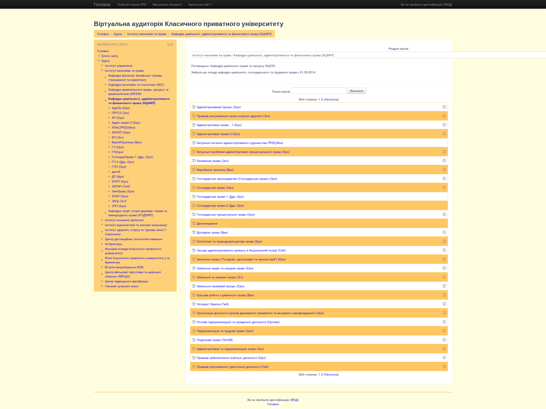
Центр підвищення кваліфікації (126, 281)
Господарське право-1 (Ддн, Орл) (220, 196)
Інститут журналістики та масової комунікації (136, 225)
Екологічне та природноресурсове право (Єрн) (229, 241)
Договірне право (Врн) (212, 232)
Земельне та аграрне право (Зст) (220, 277)
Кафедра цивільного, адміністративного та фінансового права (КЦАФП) (221, 34)
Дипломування (207, 223)
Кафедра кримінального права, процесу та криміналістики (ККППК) (138, 91)
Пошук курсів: (282, 91)
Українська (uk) (198, 4)
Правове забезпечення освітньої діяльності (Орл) (231, 357)
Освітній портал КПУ (132, 4)
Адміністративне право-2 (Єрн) (218, 134)
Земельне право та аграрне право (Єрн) (225, 268)
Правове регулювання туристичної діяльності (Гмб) (233, 366)
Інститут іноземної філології (124, 220)
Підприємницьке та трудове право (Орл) (225, 331)
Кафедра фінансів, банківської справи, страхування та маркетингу (135, 77)
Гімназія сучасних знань (122, 286)
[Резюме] (444, 106)
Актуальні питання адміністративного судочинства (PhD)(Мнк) (240, 143)
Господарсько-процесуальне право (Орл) (226, 214)
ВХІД (448, 4)
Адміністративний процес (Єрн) (219, 107)
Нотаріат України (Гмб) (213, 304)
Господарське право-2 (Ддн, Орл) (220, 205)
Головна (102, 4)
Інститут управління (118, 65)
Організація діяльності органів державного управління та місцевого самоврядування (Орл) (260, 313)
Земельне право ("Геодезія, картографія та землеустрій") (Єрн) (241, 259)
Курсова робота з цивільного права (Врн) (225, 295)
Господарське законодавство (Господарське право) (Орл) (237, 178)
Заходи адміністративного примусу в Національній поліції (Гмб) (241, 250)
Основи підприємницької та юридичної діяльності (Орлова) (238, 322)
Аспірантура (113, 244)
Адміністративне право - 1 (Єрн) (219, 125)
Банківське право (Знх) (213, 160)
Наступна (331, 99)
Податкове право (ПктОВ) (215, 340)
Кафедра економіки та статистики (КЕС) (136, 84)
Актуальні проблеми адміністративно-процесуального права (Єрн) (243, 151)
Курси (118, 34)
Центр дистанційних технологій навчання (133, 239)
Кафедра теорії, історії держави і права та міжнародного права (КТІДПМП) (137, 213)
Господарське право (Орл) (215, 187)
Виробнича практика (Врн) (215, 169)
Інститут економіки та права (146, 34)
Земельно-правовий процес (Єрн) (220, 286)
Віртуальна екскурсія (167, 4)
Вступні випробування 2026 (124, 267)
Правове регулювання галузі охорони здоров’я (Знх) (233, 116)
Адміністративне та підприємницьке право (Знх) (230, 349)
